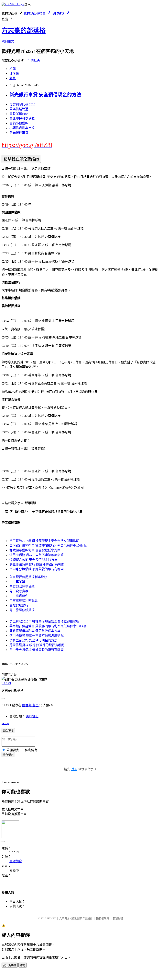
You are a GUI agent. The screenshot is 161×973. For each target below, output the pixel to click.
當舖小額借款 (18, 123)
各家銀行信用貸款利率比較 (28, 577)
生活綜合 (33, 61)
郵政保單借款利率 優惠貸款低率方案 (34, 550)
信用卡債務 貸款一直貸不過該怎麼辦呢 (36, 555)
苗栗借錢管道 (18, 109)
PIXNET (51, 918)
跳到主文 (8, 41)
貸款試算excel (18, 113)
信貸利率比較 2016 (22, 104)
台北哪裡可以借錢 (22, 118)
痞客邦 (27, 705)
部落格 (14, 73)
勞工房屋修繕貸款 (22, 610)
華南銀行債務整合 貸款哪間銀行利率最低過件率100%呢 (48, 545)
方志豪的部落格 (24, 30)
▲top (5, 723)
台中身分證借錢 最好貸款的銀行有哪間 (36, 569)
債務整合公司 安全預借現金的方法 (33, 559)
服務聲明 (118, 918)
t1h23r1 (6, 683)
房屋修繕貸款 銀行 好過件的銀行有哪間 (36, 564)
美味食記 (32, 716)
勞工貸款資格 (18, 591)
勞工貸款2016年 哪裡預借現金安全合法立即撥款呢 (44, 540)
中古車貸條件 (18, 596)
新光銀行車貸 (18, 132)
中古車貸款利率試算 (23, 600)
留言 (35, 705)
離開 (22, 965)
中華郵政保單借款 (22, 586)
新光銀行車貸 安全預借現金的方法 (45, 94)
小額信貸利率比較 (22, 128)
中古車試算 (17, 581)
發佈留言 (8, 754)
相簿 (12, 68)
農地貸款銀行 (18, 605)
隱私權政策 (102, 918)
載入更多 (8, 730)
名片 (12, 78)
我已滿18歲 (9, 965)
